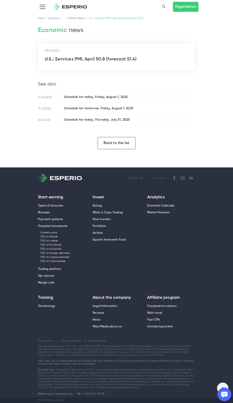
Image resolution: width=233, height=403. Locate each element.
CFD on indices (49, 240)
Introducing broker (160, 326)
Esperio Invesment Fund (109, 239)
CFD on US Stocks (50, 249)
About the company (112, 298)
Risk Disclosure (97, 341)
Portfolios (99, 226)
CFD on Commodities (53, 261)
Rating (97, 205)
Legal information (105, 306)
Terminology (46, 306)
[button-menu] (42, 6)
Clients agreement (71, 341)
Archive (98, 232)
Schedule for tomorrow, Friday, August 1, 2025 (98, 108)
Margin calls (46, 282)
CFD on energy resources (55, 253)
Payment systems (50, 219)
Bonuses (44, 212)
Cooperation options (162, 306)
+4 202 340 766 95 (93, 393)
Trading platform (49, 269)
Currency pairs (48, 232)
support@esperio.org (59, 393)
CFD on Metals (49, 236)
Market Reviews (158, 212)
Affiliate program (163, 298)
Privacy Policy (46, 341)
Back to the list (116, 143)
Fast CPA (153, 319)
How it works (101, 219)
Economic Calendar (161, 205)
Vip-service (46, 275)
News (96, 319)
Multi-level (154, 312)
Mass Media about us (107, 326)
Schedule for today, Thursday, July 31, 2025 (97, 120)
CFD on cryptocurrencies (54, 257)
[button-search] (163, 6)
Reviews (98, 312)
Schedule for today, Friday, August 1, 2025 (96, 97)
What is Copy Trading (108, 212)
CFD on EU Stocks (50, 245)
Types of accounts (50, 205)
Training (45, 298)
